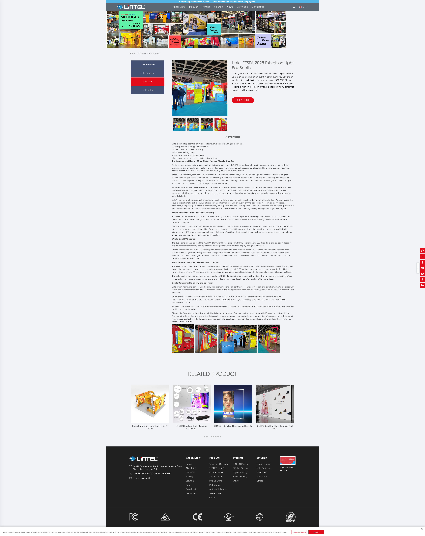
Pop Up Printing (240, 472)
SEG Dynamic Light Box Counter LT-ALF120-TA (275, 427)
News (230, 7)
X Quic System (216, 476)
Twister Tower (215, 493)
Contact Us (258, 7)
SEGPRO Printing (240, 464)
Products (194, 7)
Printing (206, 7)
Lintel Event (154, 53)
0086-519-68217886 (142, 474)
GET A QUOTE (243, 100)
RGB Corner (215, 485)
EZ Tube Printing (240, 468)
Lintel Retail (148, 90)
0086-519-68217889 (161, 474)
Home (132, 53)
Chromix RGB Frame (218, 464)
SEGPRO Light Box (217, 468)
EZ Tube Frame (216, 472)
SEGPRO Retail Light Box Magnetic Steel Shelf (233, 427)
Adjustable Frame (217, 489)
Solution (218, 7)
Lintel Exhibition (148, 73)
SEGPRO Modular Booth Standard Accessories (150, 427)
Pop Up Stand (215, 481)
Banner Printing (240, 476)
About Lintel (179, 7)
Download (242, 7)
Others (212, 497)
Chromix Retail (148, 64)
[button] (204, 436)
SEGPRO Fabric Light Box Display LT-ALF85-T (192, 427)
